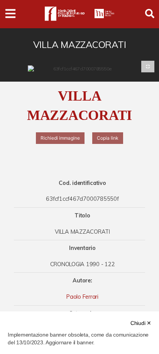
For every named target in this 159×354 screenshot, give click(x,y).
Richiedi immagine (60, 138)
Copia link (107, 138)
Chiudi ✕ (140, 323)
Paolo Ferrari (82, 296)
